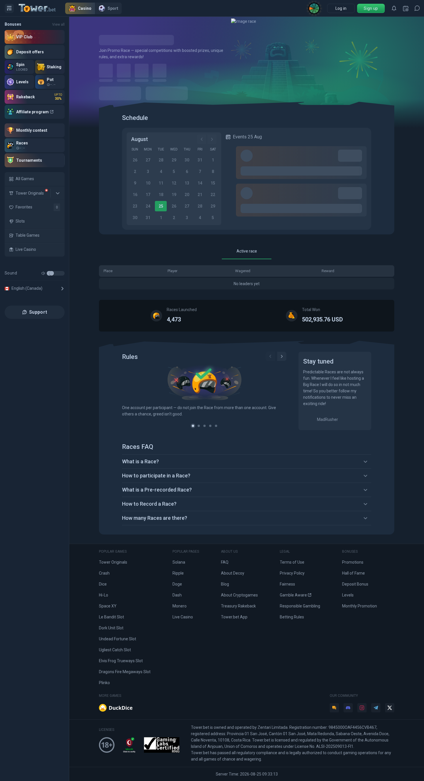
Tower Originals (113, 562)
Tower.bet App (234, 617)
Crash (104, 573)
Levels (348, 595)
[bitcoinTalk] (334, 707)
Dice (103, 584)
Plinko (104, 682)
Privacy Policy (292, 573)
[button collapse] (58, 193)
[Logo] (41, 8)
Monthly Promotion (359, 606)
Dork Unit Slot (111, 628)
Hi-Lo (103, 595)
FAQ (224, 562)
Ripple (178, 573)
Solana (178, 562)
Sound (11, 273)
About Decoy (232, 573)
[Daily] (405, 8)
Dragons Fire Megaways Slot (125, 671)
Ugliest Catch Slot (115, 650)
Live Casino (182, 617)
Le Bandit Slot (111, 617)
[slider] (51, 273)
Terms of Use (292, 562)
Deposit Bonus (355, 584)
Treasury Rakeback (238, 606)
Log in (341, 8)
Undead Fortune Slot (117, 639)
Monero (179, 606)
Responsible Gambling (300, 606)
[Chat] (417, 8)
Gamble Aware (293, 595)
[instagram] (362, 707)
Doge (177, 584)
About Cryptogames (239, 595)
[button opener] (9, 8)
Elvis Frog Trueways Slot (121, 660)
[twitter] (389, 707)
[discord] (348, 707)
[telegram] (375, 707)
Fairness (287, 584)
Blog (225, 584)
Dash (177, 595)
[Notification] (394, 8)
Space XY (108, 606)
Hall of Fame (353, 573)
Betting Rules (292, 617)
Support (38, 312)
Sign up (371, 8)
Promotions (352, 562)
